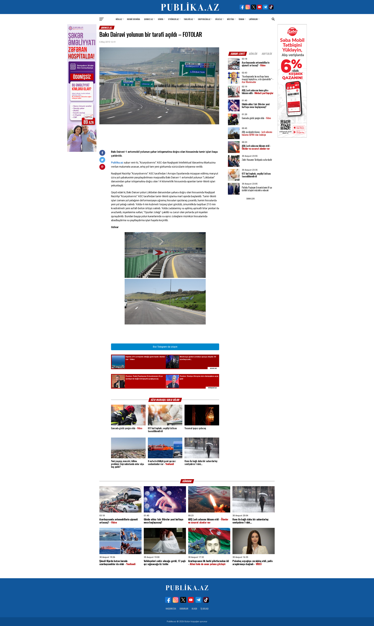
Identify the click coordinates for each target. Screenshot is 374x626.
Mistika (230, 19)
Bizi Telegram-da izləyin (165, 346)
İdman (241, 19)
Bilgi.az (218, 19)
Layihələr (253, 19)
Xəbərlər (184, 608)
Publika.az (117, 162)
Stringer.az (173, 19)
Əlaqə (194, 608)
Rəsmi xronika (133, 19)
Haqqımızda (171, 608)
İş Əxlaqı (204, 608)
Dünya (160, 19)
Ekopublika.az (204, 19)
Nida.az (119, 19)
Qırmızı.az (148, 19)
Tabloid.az (188, 19)
